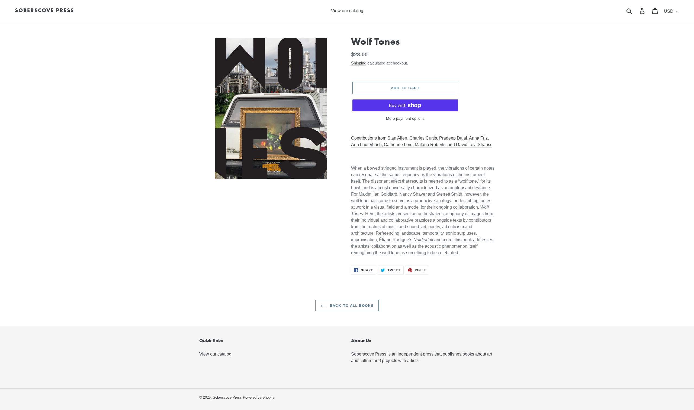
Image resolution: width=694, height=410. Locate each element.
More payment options (405, 118)
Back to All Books (351, 305)
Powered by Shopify (258, 397)
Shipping (358, 63)
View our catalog (215, 354)
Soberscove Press (44, 11)
